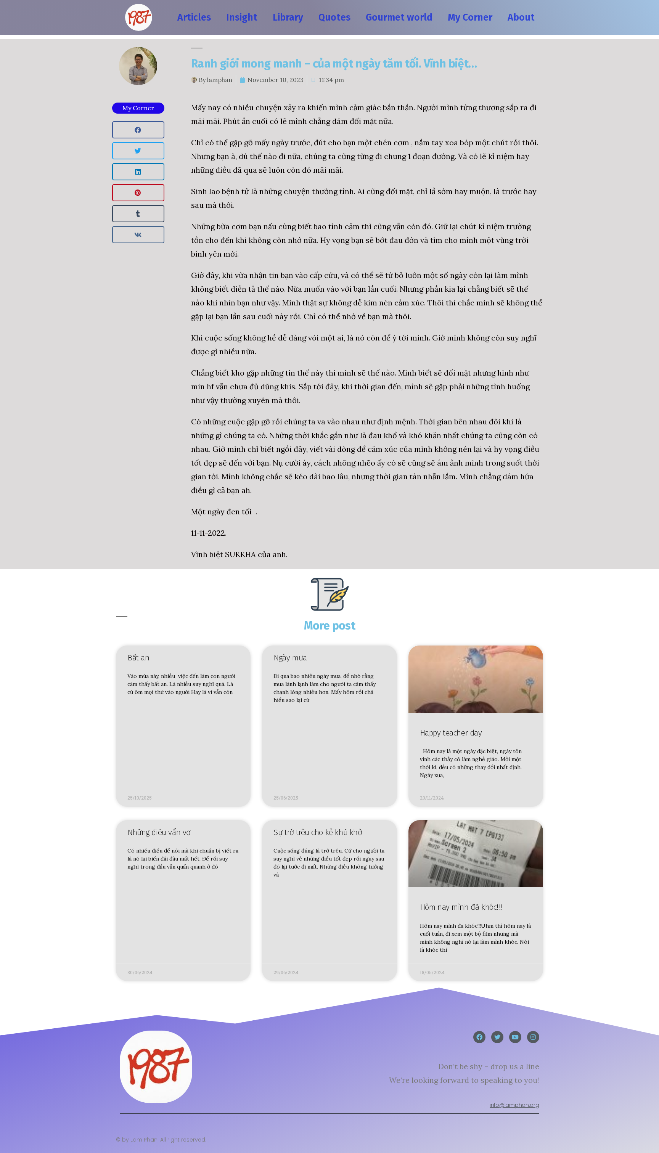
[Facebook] (479, 1037)
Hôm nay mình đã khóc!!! (461, 907)
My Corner (470, 17)
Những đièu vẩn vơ (159, 832)
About (521, 17)
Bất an (138, 658)
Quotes (334, 17)
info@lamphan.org (514, 1105)
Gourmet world (399, 17)
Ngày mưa (290, 658)
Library (288, 17)
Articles (194, 17)
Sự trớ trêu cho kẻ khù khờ (317, 832)
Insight (241, 17)
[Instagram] (533, 1037)
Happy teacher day (451, 733)
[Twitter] (497, 1037)
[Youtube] (515, 1037)
